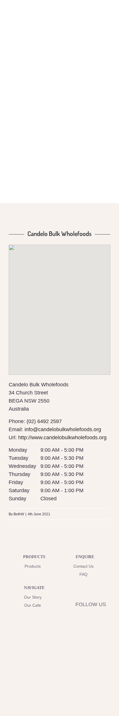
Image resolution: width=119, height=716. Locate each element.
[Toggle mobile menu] (108, 18)
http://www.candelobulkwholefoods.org (62, 437)
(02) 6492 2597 (44, 421)
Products (33, 566)
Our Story (33, 597)
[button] (59, 304)
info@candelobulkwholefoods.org (63, 429)
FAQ (83, 574)
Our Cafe (32, 605)
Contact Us (83, 566)
